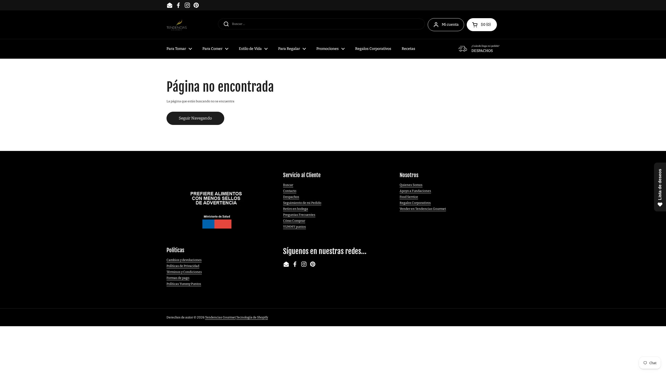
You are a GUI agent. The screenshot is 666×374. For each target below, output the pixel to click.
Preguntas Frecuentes (299, 215)
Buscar (288, 185)
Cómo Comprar (294, 221)
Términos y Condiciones (184, 272)
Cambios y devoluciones (184, 260)
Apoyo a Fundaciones (415, 191)
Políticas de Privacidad (182, 266)
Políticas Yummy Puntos (183, 284)
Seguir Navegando (195, 118)
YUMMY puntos (294, 227)
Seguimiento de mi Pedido (302, 203)
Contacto (289, 191)
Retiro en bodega (295, 209)
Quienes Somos (411, 185)
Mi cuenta (450, 24)
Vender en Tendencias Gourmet (423, 209)
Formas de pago (177, 278)
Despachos (291, 197)
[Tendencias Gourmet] (176, 25)
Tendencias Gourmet (220, 317)
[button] (482, 24)
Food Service (409, 197)
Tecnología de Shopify (252, 317)
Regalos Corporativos (415, 203)
